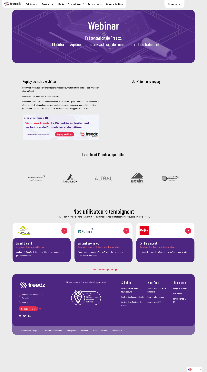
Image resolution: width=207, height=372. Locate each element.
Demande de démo (114, 4)
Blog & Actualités (180, 288)
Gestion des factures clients (132, 296)
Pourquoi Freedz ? (76, 4)
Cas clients (177, 293)
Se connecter (174, 4)
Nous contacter (28, 308)
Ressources (93, 4)
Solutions (30, 4)
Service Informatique (155, 296)
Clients (60, 4)
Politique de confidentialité (77, 330)
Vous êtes (46, 4)
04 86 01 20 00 (27, 302)
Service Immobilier (155, 302)
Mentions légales (100, 330)
